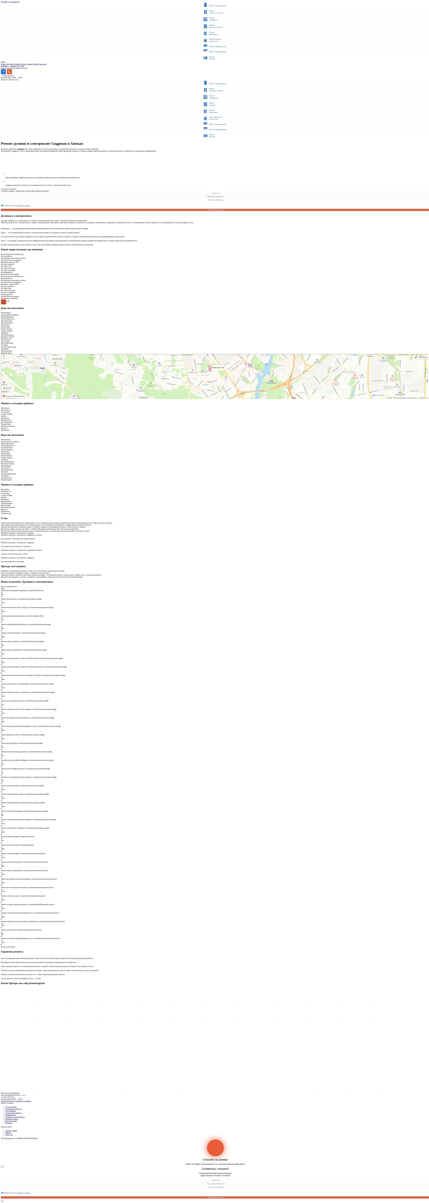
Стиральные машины (13, 1109)
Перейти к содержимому (10, 2)
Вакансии (43, 64)
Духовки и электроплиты (15, 1117)
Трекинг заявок (27, 64)
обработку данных (23, 205)
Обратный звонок (8, 1101)
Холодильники (11, 1107)
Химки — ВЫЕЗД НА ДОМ (12, 66)
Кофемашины (10, 1115)
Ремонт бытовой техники (10, 64)
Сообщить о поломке (23, 1101)
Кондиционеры (11, 1121)
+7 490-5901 (7, 76)
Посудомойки (10, 1111)
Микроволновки (11, 1119)
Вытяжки (9, 1123)
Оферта (36, 64)
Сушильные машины (13, 1113)
